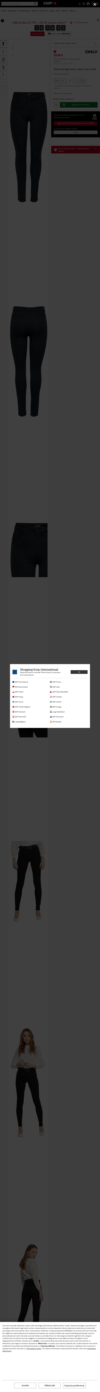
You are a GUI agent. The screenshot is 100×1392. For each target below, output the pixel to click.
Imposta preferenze (74, 1385)
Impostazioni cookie (33, 1348)
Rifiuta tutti (50, 1385)
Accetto (25, 1385)
